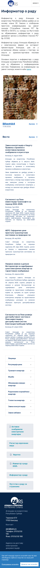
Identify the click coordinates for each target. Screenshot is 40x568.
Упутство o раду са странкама (18, 485)
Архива (32, 124)
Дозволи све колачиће (29, 564)
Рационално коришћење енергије (18, 393)
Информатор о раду (18, 475)
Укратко (16, 455)
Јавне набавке (14, 413)
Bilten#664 (9, 123)
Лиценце (12, 358)
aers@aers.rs (11, 529)
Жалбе (11, 377)
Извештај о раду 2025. (20, 465)
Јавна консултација (16, 407)
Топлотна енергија (16, 400)
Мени (36, 3)
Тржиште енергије (16, 371)
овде (29, 69)
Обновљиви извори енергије (16, 384)
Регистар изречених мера (18, 444)
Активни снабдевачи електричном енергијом (18, 430)
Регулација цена (15, 365)
